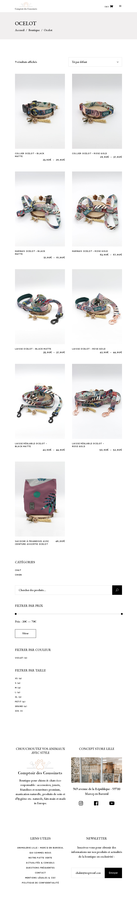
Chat (18, 570)
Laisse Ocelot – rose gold (89, 349)
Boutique (34, 30)
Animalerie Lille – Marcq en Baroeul (40, 848)
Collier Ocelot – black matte (29, 155)
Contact (40, 873)
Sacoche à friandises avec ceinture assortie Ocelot (32, 543)
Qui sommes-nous (40, 853)
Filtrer (25, 634)
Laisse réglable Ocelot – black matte (31, 445)
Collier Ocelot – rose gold (89, 153)
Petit (18, 701)
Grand (19, 706)
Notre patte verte (40, 858)
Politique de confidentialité (40, 883)
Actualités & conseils (40, 863)
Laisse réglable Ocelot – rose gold (88, 445)
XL (16, 697)
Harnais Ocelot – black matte (30, 253)
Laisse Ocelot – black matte (33, 349)
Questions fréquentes (40, 868)
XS (16, 678)
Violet (19, 658)
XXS (17, 711)
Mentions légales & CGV (40, 878)
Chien (18, 575)
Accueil (19, 30)
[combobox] (95, 62)
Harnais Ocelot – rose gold (90, 251)
